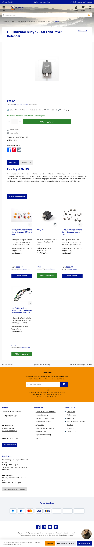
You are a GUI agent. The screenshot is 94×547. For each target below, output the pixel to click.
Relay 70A (41, 229)
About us (70, 425)
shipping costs (36, 533)
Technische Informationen (76, 421)
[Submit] (64, 384)
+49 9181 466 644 (10, 415)
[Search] (89, 15)
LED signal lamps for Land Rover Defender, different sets (21, 232)
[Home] (13, 21)
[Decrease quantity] (9, 121)
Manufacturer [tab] (26, 162)
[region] (47, 68)
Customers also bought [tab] (17, 196)
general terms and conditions (46, 397)
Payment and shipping (43, 434)
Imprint (38, 438)
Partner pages (71, 415)
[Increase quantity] (20, 121)
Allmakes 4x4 (82, 31)
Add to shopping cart (47, 122)
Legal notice (40, 425)
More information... (15, 544)
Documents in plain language (45, 418)
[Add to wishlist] (30, 224)
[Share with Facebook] (9, 149)
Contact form (71, 431)
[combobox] (44, 15)
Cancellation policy (42, 415)
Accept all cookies (84, 543)
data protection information (41, 394)
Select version (22, 275)
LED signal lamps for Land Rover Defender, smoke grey (72, 232)
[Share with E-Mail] (19, 149)
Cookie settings (41, 431)
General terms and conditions (45, 411)
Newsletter (71, 428)
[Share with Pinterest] (14, 149)
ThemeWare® (69, 535)
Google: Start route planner (15, 489)
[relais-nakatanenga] (47, 69)
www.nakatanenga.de (9, 430)
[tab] (13, 162)
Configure (50, 543)
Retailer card (71, 411)
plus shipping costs (21, 104)
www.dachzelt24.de (9, 428)
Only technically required (65, 543)
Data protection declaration (45, 428)
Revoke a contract (10, 444)
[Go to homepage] (17, 8)
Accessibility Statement (43, 421)
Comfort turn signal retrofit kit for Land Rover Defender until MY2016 (21, 310)
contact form (13, 438)
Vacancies (70, 418)
